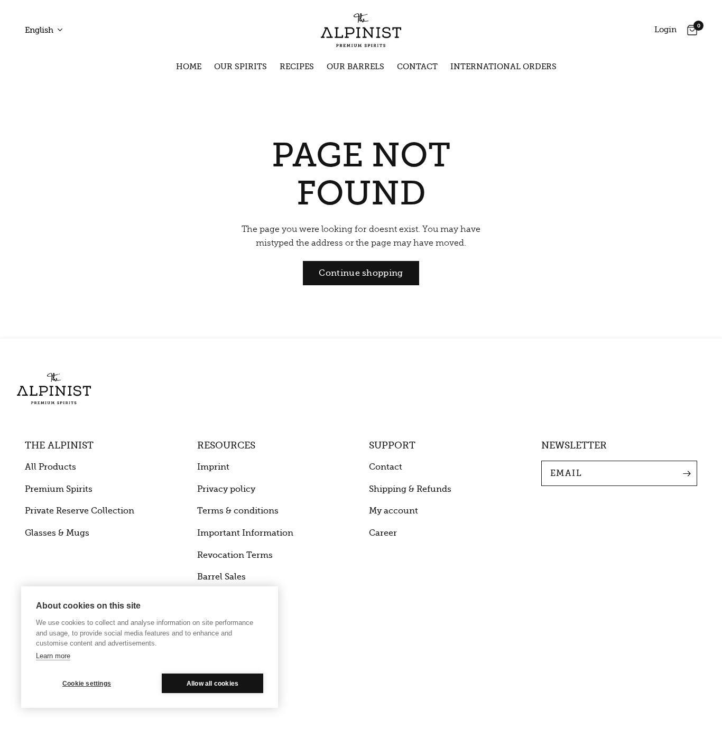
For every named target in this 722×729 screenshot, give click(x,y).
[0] (689, 30)
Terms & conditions (238, 511)
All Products (50, 467)
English (39, 30)
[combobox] (47, 30)
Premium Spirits (58, 489)
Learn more (53, 656)
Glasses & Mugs (57, 533)
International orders (503, 66)
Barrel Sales (221, 577)
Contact (417, 66)
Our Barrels (355, 66)
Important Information (245, 533)
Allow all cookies (212, 683)
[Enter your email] (686, 473)
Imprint (213, 467)
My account (393, 511)
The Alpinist (59, 445)
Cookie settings (86, 683)
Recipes (297, 66)
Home (188, 66)
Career (383, 533)
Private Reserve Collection (79, 511)
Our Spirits (240, 66)
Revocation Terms (235, 555)
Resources (226, 445)
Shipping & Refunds (410, 489)
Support (392, 445)
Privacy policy (226, 489)
